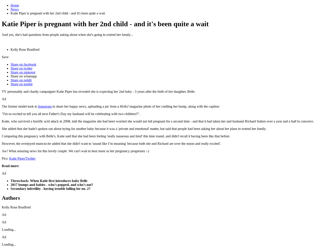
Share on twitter (21, 68)
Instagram (45, 106)
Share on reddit (21, 80)
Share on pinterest (23, 72)
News (15, 9)
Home (15, 5)
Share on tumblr (22, 84)
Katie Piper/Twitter (22, 158)
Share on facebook (23, 64)
